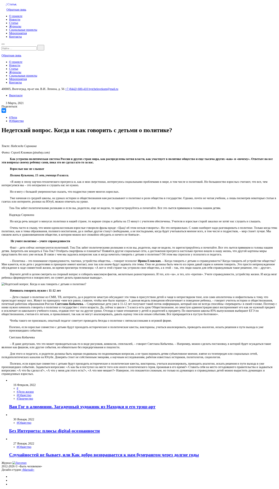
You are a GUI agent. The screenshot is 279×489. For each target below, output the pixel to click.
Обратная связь (16, 9)
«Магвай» (27, 469)
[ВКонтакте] (4, 110)
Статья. (12, 4)
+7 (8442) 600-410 (77, 89)
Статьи (13, 23)
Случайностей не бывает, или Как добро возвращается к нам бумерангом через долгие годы (104, 454)
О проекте (15, 16)
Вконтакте (16, 95)
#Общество (16, 120)
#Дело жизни (25, 391)
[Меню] (3, 44)
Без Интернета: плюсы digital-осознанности (54, 430)
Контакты (15, 36)
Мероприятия (18, 33)
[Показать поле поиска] (40, 47)
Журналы (15, 26)
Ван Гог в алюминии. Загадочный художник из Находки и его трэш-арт (82, 406)
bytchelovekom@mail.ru (103, 89)
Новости (14, 19)
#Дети (13, 117)
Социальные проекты (23, 29)
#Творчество (25, 398)
